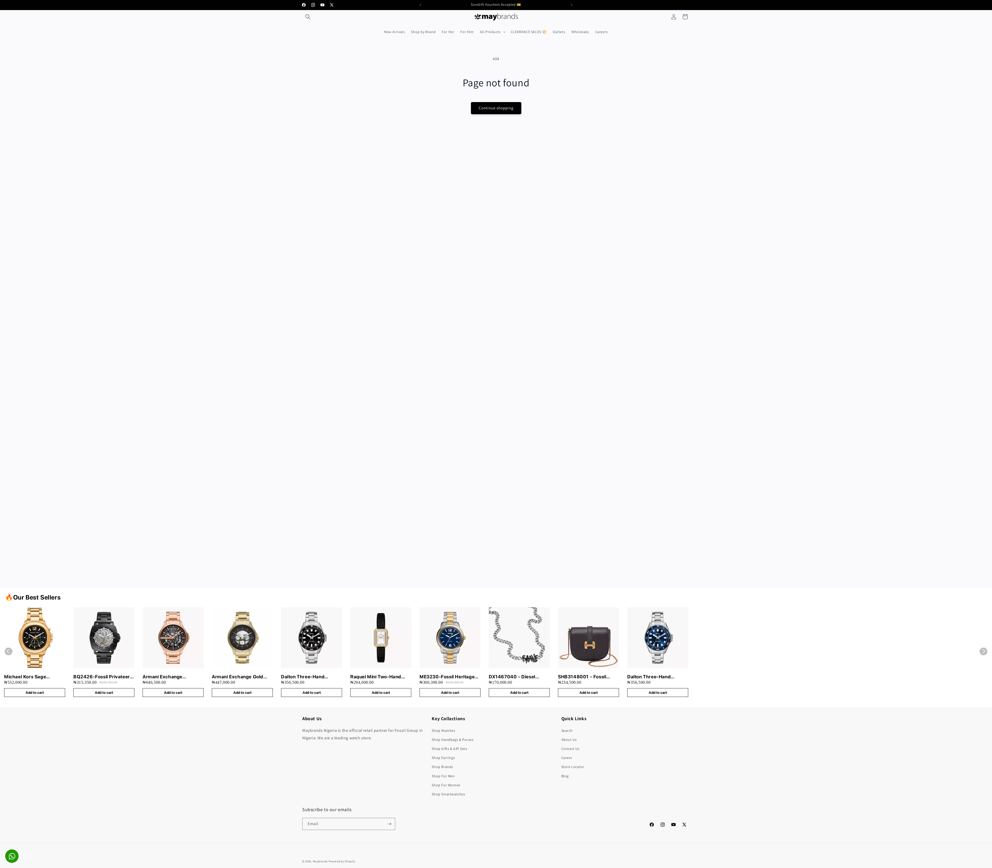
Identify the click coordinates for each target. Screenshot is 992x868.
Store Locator (572, 766)
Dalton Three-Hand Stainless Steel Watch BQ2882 (305, 677)
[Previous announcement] (420, 5)
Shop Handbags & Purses (452, 739)
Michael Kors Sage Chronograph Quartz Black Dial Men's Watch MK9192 (34, 677)
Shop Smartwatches (448, 794)
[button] (308, 16)
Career (566, 757)
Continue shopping (496, 107)
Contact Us (570, 748)
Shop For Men (443, 776)
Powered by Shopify (342, 861)
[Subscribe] (389, 824)
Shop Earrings (443, 757)
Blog (565, 776)
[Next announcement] (571, 5)
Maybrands (320, 861)
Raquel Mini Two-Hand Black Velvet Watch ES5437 (375, 677)
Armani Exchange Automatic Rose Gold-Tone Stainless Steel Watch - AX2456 (172, 677)
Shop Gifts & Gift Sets (449, 748)
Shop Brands (442, 766)
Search (567, 730)
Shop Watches (443, 730)
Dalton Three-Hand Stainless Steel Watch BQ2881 (651, 677)
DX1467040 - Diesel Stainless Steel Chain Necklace (512, 677)
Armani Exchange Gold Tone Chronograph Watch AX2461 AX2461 (241, 677)
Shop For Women (446, 785)
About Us (569, 739)
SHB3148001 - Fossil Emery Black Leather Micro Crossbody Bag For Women (587, 677)
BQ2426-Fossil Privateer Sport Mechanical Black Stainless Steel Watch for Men (101, 677)
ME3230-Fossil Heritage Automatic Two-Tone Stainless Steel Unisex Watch (447, 677)
